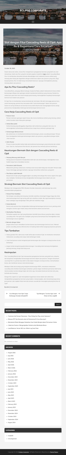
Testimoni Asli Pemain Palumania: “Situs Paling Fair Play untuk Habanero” (29, 316)
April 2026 (11, 365)
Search (58, 304)
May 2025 (11, 395)
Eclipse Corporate (33, 10)
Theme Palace (54, 452)
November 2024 (13, 413)
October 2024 (12, 416)
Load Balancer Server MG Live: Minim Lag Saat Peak (23, 328)
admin (7, 287)
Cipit (44, 74)
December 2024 (13, 410)
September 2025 (13, 386)
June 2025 (11, 392)
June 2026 (11, 359)
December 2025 (13, 377)
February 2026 (12, 371)
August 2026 (11, 352)
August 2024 (11, 422)
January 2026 (12, 374)
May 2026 (11, 362)
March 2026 (11, 368)
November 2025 (13, 380)
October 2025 (12, 383)
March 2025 (11, 401)
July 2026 (10, 355)
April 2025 (11, 398)
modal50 (10, 435)
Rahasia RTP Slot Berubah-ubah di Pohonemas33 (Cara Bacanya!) (27, 319)
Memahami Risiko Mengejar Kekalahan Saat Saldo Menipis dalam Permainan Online (32, 322)
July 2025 (10, 389)
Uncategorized (14, 287)
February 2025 (12, 404)
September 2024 (13, 419)
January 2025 (12, 407)
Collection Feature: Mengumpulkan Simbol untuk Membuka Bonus (27, 325)
